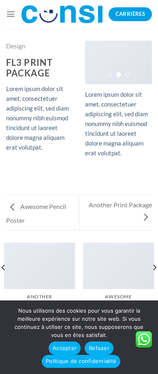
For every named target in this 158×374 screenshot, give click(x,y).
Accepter (65, 348)
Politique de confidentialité (81, 361)
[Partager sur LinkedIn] (11, 171)
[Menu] (10, 14)
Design (16, 46)
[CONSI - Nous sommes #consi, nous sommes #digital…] (61, 14)
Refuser (99, 348)
